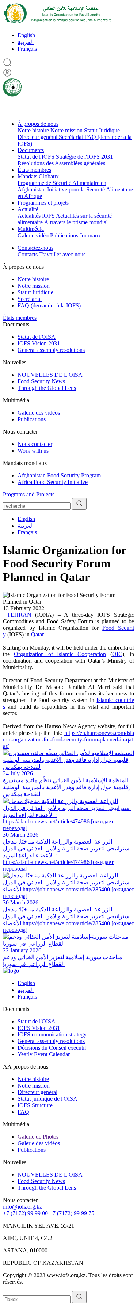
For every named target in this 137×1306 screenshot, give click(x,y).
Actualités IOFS (37, 216)
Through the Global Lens (47, 388)
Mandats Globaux (38, 176)
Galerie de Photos (38, 1136)
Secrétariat (71, 137)
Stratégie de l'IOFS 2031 (84, 157)
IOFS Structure (35, 1105)
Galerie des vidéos (39, 413)
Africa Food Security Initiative (53, 482)
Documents (31, 150)
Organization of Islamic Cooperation (60, 654)
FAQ (23, 1112)
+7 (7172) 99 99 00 (25, 1213)
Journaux (90, 235)
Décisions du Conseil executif (52, 1048)
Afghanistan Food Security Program (59, 475)
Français (27, 49)
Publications (65, 235)
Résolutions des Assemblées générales (61, 163)
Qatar (37, 634)
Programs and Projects (28, 494)
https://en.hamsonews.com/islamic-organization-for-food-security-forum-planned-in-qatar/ (68, 739)
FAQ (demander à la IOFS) (49, 305)
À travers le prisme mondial (76, 222)
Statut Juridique (102, 130)
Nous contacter (35, 444)
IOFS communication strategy (52, 1034)
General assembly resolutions (51, 350)
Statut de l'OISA (37, 337)
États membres (34, 170)
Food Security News (41, 381)
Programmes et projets (43, 202)
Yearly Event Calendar (44, 1054)
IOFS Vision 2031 (39, 343)
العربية (26, 42)
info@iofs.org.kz (22, 1207)
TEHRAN (19, 615)
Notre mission (67, 130)
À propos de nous (38, 124)
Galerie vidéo (34, 235)
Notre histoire (34, 130)
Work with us (33, 450)
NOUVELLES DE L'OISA (50, 375)
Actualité (28, 209)
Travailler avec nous (62, 254)
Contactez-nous (35, 248)
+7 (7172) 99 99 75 (71, 1213)
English (26, 35)
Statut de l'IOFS (37, 157)
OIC (117, 654)
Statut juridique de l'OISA (47, 1099)
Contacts (28, 254)
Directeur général (38, 137)
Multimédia (31, 229)
